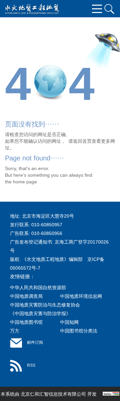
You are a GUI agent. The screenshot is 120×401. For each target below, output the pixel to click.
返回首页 (82, 141)
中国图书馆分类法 (78, 330)
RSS (31, 365)
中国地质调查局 (26, 296)
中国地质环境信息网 (81, 296)
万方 (14, 330)
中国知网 (69, 322)
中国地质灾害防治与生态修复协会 (45, 304)
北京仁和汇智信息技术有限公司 (53, 394)
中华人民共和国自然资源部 (38, 287)
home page (25, 181)
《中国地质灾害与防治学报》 (40, 313)
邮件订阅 (35, 342)
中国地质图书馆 (26, 322)
